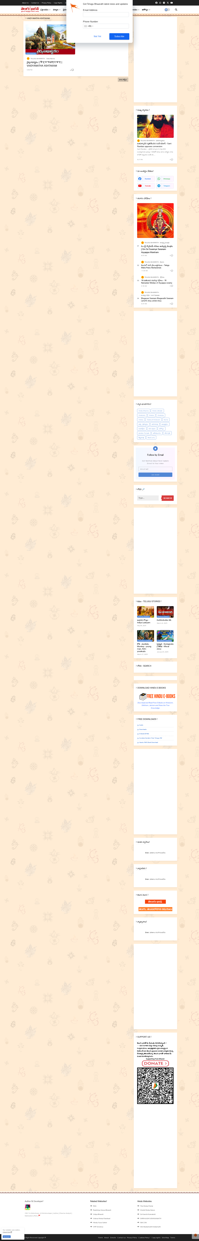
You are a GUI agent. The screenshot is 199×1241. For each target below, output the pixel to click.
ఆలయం (134, 10)
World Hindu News (147, 1210)
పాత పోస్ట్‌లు (123, 79)
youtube (148, 185)
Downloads (142, 729)
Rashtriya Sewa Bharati (102, 1210)
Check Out (6, 1232)
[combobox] (88, 26)
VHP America (98, 1226)
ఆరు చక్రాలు (152, 428)
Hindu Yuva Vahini (100, 1222)
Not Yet (97, 36)
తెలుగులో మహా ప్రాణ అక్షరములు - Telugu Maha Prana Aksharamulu (155, 266)
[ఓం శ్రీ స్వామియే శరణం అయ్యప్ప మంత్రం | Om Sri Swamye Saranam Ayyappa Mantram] (155, 220)
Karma (166, 419)
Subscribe (119, 36)
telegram (167, 185)
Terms (172, 1237)
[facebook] (156, 3)
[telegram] (164, 3)
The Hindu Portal (146, 1206)
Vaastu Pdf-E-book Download (148, 742)
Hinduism (142, 415)
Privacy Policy (47, 2)
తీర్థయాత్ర (141, 437)
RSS (94, 1206)
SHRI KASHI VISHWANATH (150, 1218)
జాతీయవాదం (157, 433)
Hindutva (161, 415)
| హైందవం (44, 10)
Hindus (151, 415)
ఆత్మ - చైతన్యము (143, 424)
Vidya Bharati (98, 1214)
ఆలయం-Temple (144, 433)
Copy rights (58, 2)
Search (167, 498)
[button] (176, 9)
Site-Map (165, 1237)
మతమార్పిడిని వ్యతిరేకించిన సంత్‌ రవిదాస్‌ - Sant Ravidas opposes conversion (154, 145)
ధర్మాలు (55, 10)
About (106, 1237)
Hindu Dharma (144, 410)
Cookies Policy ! (144, 1237)
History (141, 419)
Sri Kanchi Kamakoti (148, 1214)
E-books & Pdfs (144, 734)
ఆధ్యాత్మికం (165, 424)
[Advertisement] (155, 59)
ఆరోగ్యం (145, 10)
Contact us (35, 2)
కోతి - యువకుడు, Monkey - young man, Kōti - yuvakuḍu (144, 648)
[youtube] (171, 3)
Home (100, 1237)
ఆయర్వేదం (142, 428)
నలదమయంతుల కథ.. (164, 620)
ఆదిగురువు (155, 424)
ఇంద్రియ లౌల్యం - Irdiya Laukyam (143, 621)
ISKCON (143, 1222)
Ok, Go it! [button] (6, 1237)
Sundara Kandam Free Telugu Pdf (150, 738)
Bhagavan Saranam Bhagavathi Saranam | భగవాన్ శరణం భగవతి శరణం (157, 299)
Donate (113, 1237)
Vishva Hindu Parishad (101, 1218)
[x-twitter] (167, 3)
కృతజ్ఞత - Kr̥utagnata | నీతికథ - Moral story (165, 646)
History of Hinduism (153, 419)
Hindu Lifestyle (157, 410)
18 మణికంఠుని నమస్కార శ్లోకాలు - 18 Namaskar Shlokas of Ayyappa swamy (156, 281)
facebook (148, 178)
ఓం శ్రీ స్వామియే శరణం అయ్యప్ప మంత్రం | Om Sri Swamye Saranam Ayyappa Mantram (157, 249)
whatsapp (166, 178)
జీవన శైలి (167, 433)
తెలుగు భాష (151, 437)
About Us (25, 2)
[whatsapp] (160, 3)
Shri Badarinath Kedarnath (150, 1226)
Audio (141, 725)
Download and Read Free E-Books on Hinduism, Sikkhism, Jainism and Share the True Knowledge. (155, 705)
